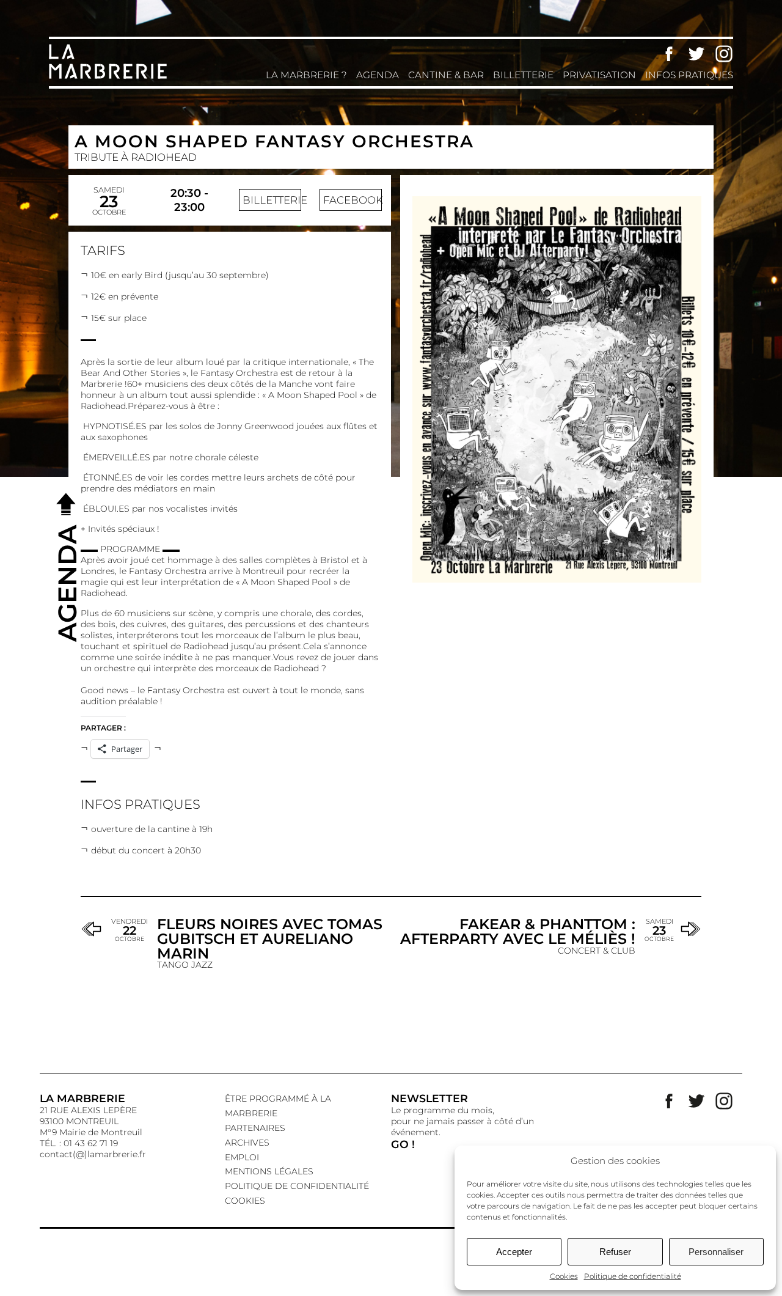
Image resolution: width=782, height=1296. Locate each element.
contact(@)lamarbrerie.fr (93, 1154)
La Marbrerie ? (306, 75)
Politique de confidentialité (632, 1276)
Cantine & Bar (446, 75)
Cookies (564, 1276)
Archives (247, 1142)
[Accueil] (110, 77)
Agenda (377, 75)
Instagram (724, 54)
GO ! (403, 1144)
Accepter (514, 1251)
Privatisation (599, 75)
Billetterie (523, 75)
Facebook (669, 54)
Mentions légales (269, 1171)
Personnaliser (716, 1251)
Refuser (615, 1251)
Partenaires (255, 1127)
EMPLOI (242, 1157)
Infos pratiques (689, 75)
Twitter (696, 54)
